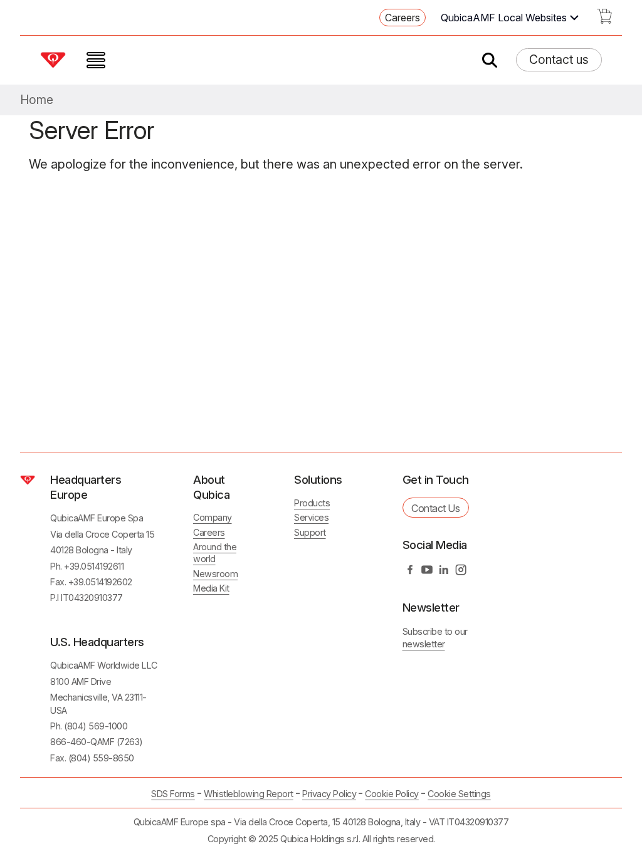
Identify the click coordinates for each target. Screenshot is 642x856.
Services (311, 517)
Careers (402, 17)
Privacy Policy (329, 793)
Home (36, 100)
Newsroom (215, 573)
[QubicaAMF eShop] (604, 20)
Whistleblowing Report (248, 793)
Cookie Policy (392, 793)
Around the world (214, 552)
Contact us (559, 59)
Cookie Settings (459, 794)
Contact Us (435, 508)
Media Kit (211, 588)
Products (312, 503)
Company (212, 517)
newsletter (424, 644)
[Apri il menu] (96, 60)
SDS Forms (173, 793)
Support (310, 532)
